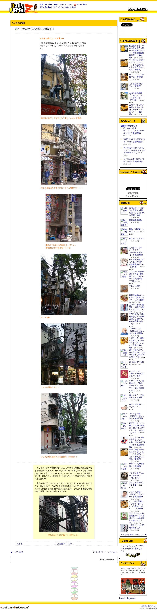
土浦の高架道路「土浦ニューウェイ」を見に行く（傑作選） (136, 96)
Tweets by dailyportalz (127, 598)
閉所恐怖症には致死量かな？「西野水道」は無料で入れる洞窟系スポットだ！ (136, 319)
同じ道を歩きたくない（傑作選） (136, 85)
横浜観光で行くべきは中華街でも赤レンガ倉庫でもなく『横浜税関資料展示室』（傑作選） (136, 52)
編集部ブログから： (129, 126)
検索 (41, 4)
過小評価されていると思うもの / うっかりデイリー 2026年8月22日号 (134, 151)
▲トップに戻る (17, 552)
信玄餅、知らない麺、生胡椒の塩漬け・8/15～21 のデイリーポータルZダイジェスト (137, 428)
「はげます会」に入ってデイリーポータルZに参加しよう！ (133, 548)
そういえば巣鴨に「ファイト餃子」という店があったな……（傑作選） (136, 505)
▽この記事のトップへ (63, 544)
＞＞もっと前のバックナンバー (133, 534)
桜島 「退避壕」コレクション (136, 230)
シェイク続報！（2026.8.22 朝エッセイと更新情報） (136, 494)
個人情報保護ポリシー (149, 606)
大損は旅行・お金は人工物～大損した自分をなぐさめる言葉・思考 (136, 211)
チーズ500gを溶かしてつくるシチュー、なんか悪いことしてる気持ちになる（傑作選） (136, 65)
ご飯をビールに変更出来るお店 (136, 526)
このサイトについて (65, 4)
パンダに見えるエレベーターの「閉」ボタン (136, 475)
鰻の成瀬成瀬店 (135, 220)
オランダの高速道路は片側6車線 (136, 465)
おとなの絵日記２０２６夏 (136, 483)
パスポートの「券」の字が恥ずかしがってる (136, 373)
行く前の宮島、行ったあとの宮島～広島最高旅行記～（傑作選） (136, 263)
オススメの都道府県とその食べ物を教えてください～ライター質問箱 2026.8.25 (136, 276)
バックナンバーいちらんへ (106, 552)
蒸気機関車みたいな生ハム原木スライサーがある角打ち (136, 298)
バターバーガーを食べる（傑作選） (136, 75)
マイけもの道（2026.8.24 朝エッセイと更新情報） (133, 161)
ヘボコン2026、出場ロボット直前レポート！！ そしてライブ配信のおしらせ (136, 385)
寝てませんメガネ (136, 238)
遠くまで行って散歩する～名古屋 (136, 396)
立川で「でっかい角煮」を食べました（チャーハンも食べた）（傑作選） (136, 109)
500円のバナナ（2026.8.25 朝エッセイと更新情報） (134, 141)
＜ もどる (19, 544)
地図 (50, 4)
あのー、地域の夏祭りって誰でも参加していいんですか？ (136, 308)
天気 (46, 4)
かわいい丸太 (134, 286)
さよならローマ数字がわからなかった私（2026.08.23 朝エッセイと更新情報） (137, 442)
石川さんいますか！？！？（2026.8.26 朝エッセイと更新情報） (133, 131)
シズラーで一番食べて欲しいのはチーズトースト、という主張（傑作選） (136, 343)
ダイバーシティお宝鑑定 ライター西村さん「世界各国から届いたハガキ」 (136, 518)
